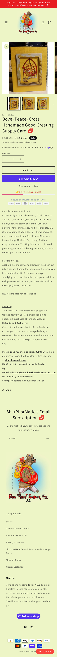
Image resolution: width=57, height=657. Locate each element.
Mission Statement (15, 566)
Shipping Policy (13, 560)
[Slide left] (3, 104)
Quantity (6, 153)
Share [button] (8, 389)
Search (9, 521)
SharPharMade (32, 651)
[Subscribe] (47, 438)
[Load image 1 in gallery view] (13, 103)
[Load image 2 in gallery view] (28, 103)
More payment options (28, 186)
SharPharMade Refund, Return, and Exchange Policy (28, 551)
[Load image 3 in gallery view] (42, 103)
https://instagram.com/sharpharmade (24, 380)
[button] (6, 22)
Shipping (15, 142)
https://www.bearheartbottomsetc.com (34, 372)
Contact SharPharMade (17, 528)
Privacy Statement (15, 542)
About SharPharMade (16, 535)
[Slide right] (53, 104)
